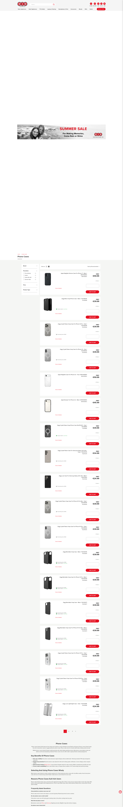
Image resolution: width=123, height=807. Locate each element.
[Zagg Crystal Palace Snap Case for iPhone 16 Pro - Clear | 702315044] (47, 329)
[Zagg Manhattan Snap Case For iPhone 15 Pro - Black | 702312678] (47, 583)
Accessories (73, 9)
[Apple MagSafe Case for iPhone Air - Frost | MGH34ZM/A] (47, 380)
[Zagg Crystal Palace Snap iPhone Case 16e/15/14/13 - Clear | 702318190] (47, 431)
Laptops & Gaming (51, 9)
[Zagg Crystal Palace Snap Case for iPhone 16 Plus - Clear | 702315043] (47, 532)
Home (19, 254)
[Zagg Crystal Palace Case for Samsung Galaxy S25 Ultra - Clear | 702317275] (47, 456)
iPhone (43, 803)
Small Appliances (33, 9)
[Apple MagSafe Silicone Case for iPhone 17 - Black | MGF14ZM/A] (47, 279)
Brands (80, 9)
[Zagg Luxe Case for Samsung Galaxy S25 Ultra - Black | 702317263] (47, 481)
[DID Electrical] (22, 4)
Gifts (86, 9)
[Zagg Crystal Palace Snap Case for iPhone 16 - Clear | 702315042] (47, 355)
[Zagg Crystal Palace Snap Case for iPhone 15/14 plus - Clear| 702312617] (47, 684)
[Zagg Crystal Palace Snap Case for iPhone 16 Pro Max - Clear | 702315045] (47, 507)
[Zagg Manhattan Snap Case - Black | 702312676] (47, 557)
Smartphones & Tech (63, 9)
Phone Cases (24, 254)
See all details (58, 288)
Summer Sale (101, 9)
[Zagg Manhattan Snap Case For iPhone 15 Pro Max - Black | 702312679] (47, 633)
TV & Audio (42, 9)
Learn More (65, 309)
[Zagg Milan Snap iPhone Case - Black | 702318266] (47, 304)
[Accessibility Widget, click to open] (120, 792)
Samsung (49, 803)
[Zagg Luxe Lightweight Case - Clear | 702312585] (47, 709)
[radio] (46, 266)
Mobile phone (47, 764)
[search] (53, 4)
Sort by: (93, 266)
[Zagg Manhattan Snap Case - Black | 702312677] (47, 608)
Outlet (91, 9)
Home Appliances (22, 9)
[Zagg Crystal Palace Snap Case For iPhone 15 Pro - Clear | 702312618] (47, 659)
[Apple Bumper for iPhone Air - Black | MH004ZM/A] (47, 405)
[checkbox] (30, 273)
